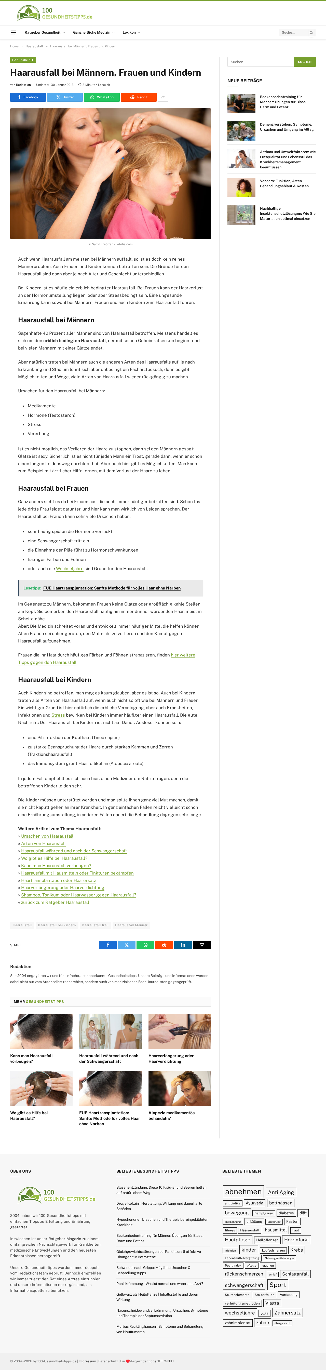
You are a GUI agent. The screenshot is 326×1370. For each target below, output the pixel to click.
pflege (251, 1265)
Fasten (292, 1221)
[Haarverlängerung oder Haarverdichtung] (179, 1031)
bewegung (237, 1212)
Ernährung (274, 1221)
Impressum (87, 1361)
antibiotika (232, 1203)
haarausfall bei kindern (57, 925)
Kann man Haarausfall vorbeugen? (56, 865)
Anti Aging (281, 1192)
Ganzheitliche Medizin (91, 32)
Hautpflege (237, 1239)
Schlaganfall (295, 1274)
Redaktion (23, 85)
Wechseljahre (70, 568)
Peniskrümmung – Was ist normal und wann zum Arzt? (159, 1284)
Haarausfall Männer (131, 925)
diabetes (286, 1213)
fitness (230, 1230)
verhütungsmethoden (242, 1303)
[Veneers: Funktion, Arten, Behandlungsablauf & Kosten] (241, 187)
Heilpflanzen (267, 1240)
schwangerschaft (244, 1285)
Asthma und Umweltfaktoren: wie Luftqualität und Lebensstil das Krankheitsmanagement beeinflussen (288, 159)
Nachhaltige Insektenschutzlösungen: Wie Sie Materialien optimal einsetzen (288, 213)
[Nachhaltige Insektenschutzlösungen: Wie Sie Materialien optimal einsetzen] (241, 215)
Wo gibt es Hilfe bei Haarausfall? (54, 858)
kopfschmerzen (273, 1250)
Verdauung (288, 1295)
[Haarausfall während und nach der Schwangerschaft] (110, 1031)
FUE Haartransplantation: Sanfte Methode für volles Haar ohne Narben (109, 1118)
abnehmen (243, 1191)
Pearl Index (233, 1265)
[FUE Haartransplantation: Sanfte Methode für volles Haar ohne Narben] (110, 1088)
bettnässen (280, 1202)
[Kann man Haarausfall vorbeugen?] (41, 1031)
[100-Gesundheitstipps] (55, 13)
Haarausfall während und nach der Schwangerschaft (74, 850)
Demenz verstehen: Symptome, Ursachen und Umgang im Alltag (287, 126)
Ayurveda (254, 1203)
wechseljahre (240, 1313)
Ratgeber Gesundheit (43, 32)
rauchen (268, 1265)
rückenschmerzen (244, 1274)
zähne (262, 1322)
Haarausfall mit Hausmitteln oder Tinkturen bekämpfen (77, 873)
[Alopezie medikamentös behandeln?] (179, 1088)
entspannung (233, 1221)
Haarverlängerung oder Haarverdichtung (62, 887)
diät (303, 1213)
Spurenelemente (237, 1295)
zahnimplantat (238, 1323)
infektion (230, 1250)
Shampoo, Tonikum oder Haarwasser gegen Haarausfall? (78, 894)
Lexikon (129, 32)
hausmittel (276, 1230)
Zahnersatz (287, 1313)
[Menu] (13, 32)
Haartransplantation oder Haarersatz (58, 880)
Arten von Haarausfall (43, 843)
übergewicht (282, 1323)
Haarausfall (23, 59)
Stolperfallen (264, 1295)
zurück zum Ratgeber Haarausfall (55, 902)
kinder (248, 1250)
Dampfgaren (263, 1213)
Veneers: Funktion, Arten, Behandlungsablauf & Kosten (284, 183)
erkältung (254, 1221)
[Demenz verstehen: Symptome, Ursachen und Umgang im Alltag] (241, 131)
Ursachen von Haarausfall (47, 836)
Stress (58, 715)
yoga (264, 1313)
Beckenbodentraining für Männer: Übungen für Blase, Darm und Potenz (283, 102)
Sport (277, 1284)
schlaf (273, 1274)
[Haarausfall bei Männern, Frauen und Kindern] (110, 173)
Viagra (272, 1303)
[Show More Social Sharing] (163, 97)
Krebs (296, 1250)
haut (295, 1230)
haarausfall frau (95, 925)
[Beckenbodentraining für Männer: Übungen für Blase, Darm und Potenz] (241, 103)
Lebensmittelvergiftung (242, 1258)
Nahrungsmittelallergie (279, 1258)
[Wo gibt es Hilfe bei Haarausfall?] (41, 1088)
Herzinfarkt (296, 1239)
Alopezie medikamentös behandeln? (171, 1115)
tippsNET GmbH (161, 1361)
